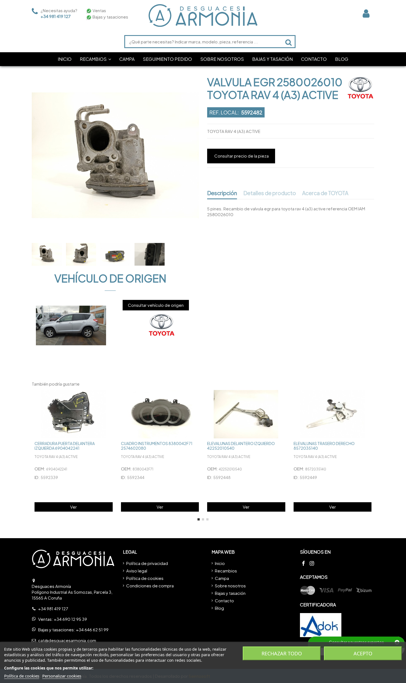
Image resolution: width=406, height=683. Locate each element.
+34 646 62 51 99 (92, 629)
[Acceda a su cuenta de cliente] (366, 13)
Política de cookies (145, 578)
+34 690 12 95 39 (70, 619)
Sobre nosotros (230, 585)
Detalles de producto (269, 193)
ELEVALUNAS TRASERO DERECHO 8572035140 (324, 446)
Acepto (363, 653)
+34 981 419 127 (56, 16)
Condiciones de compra (150, 585)
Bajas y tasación (230, 593)
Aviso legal (136, 570)
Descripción (222, 193)
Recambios (226, 570)
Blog (219, 608)
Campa (222, 578)
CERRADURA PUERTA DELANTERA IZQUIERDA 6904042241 (65, 446)
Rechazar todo (282, 653)
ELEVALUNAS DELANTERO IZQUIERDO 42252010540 (241, 446)
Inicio (220, 563)
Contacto (224, 600)
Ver (73, 506)
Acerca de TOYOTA (325, 193)
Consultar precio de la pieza (241, 155)
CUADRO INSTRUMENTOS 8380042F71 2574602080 (157, 446)
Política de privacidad (147, 563)
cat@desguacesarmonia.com (67, 640)
